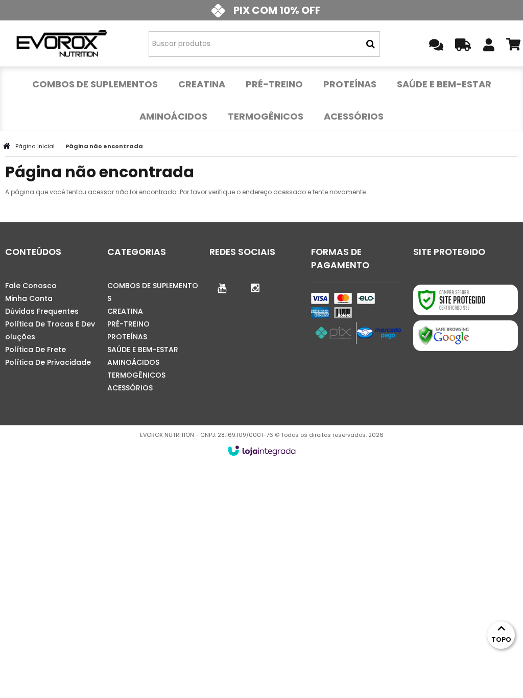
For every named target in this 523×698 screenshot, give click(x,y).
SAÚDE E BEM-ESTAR (142, 349)
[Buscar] (370, 44)
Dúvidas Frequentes (42, 311)
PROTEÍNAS (127, 337)
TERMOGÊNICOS (136, 375)
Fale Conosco (31, 286)
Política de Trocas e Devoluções (50, 330)
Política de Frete (35, 349)
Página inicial (35, 146)
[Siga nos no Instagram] (255, 287)
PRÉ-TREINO (128, 324)
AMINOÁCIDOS (133, 362)
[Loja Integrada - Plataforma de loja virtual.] (261, 450)
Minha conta (29, 298)
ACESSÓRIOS (130, 388)
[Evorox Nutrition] (61, 43)
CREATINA (125, 311)
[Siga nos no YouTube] (222, 287)
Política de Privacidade (48, 362)
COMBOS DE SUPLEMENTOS (152, 292)
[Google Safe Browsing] (465, 335)
